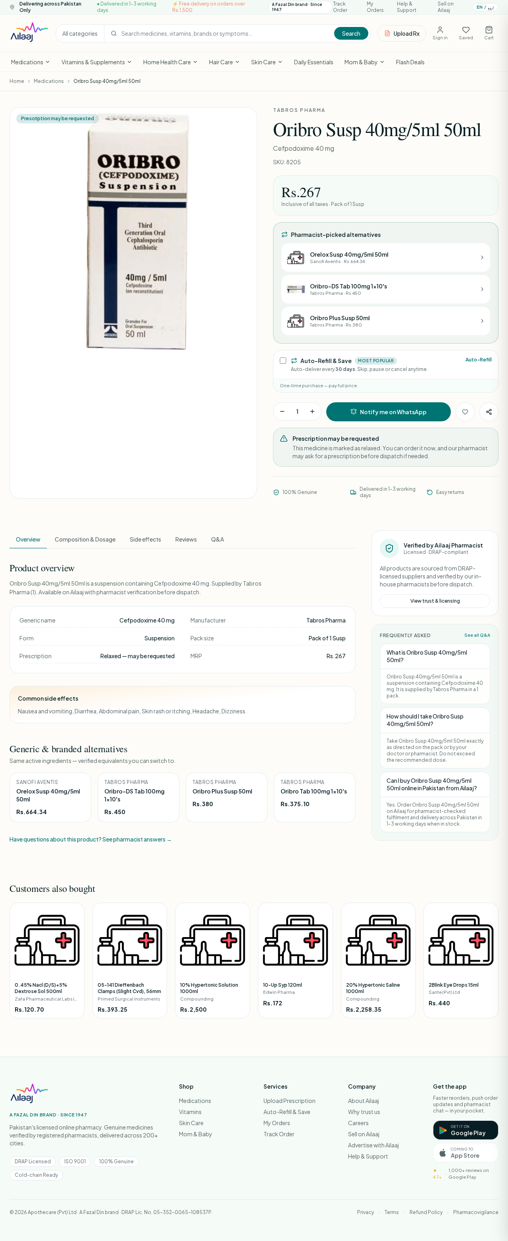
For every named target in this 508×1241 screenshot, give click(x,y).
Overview (28, 539)
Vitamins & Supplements (93, 61)
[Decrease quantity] (282, 411)
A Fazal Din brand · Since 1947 (297, 7)
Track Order (340, 7)
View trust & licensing (435, 601)
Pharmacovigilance (475, 1212)
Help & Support (406, 7)
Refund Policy (426, 1212)
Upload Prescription (290, 1100)
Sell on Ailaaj (446, 7)
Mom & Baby (361, 61)
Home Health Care (167, 61)
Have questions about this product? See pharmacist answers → (91, 839)
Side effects (145, 539)
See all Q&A (477, 635)
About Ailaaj (363, 1100)
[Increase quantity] (312, 411)
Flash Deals (410, 61)
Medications (27, 61)
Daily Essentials (313, 61)
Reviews (186, 539)
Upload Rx (406, 33)
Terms (392, 1212)
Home (17, 81)
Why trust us (364, 1111)
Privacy (365, 1212)
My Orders (375, 7)
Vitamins (190, 1111)
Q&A (217, 539)
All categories (80, 33)
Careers (358, 1122)
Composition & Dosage (85, 539)
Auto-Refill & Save (287, 1111)
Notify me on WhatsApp (393, 411)
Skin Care (263, 61)
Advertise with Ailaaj (373, 1145)
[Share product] (488, 411)
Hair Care (221, 61)
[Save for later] (465, 411)
